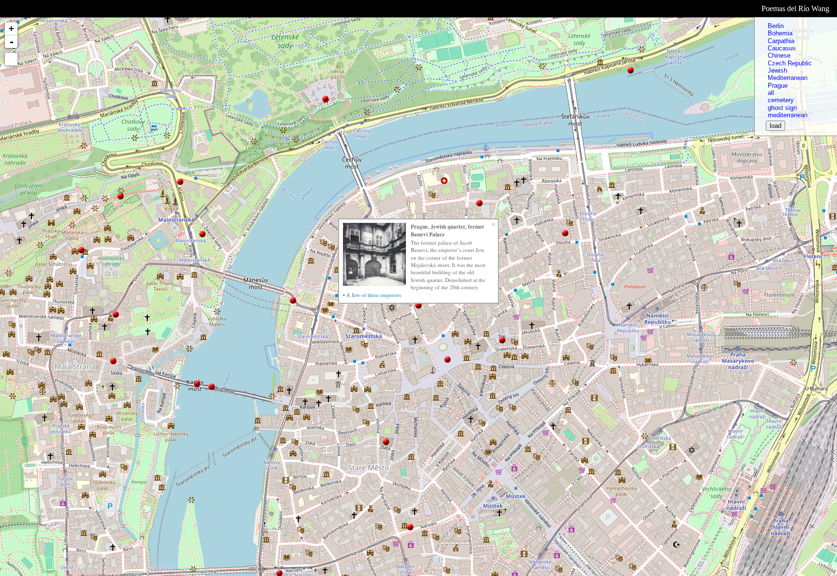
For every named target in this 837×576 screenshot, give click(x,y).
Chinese (779, 55)
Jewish (777, 70)
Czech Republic (790, 63)
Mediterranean (787, 77)
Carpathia (781, 41)
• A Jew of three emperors (372, 294)
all (771, 92)
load (775, 125)
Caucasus (782, 48)
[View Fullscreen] (11, 59)
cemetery (781, 100)
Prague (778, 85)
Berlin (776, 26)
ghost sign (782, 107)
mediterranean (787, 115)
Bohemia (780, 33)
